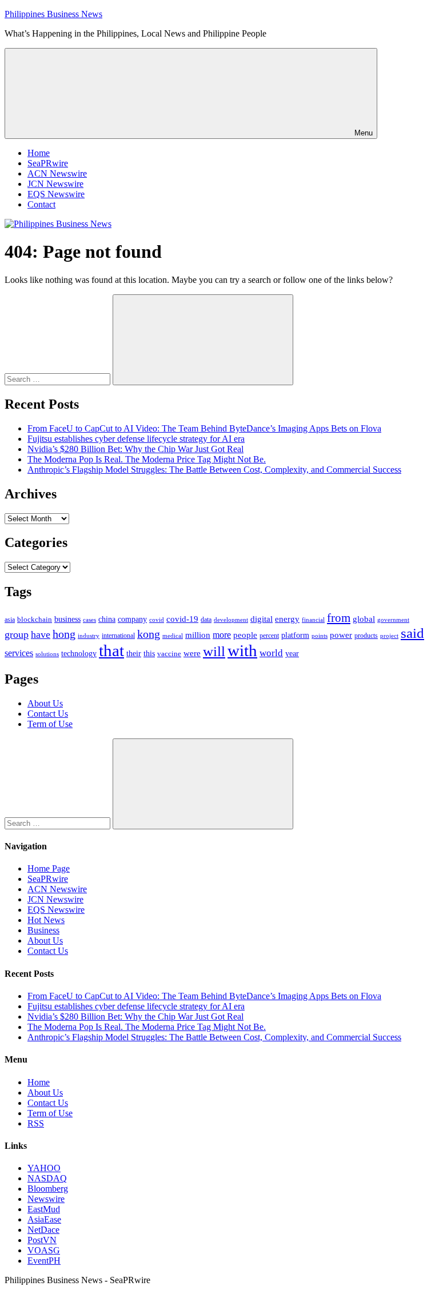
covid (156, 619)
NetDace (43, 1230)
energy (287, 619)
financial (313, 620)
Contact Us (47, 713)
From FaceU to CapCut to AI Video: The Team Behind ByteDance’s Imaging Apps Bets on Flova (204, 428)
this (149, 653)
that (111, 650)
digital (261, 619)
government (393, 619)
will (214, 651)
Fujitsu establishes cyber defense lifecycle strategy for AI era (136, 439)
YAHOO (44, 1168)
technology (79, 653)
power (341, 635)
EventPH (44, 1260)
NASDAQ (47, 1178)
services (19, 653)
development (231, 619)
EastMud (43, 1209)
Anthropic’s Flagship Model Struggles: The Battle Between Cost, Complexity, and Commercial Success (214, 469)
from (338, 618)
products (366, 636)
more (222, 635)
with (242, 650)
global (364, 619)
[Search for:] (59, 379)
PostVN (42, 1240)
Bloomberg (47, 1188)
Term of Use (50, 724)
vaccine (169, 653)
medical (172, 635)
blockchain (34, 619)
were (192, 653)
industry (88, 635)
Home (38, 153)
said (412, 633)
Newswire (46, 1199)
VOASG (43, 1250)
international (118, 636)
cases (89, 619)
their (133, 653)
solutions (47, 654)
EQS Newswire (56, 194)
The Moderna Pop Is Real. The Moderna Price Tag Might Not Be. (146, 459)
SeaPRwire (47, 163)
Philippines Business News (53, 14)
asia (10, 620)
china (106, 619)
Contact (41, 204)
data (206, 620)
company (132, 619)
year (292, 653)
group (17, 634)
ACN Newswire (57, 173)
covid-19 (182, 619)
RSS (35, 1123)
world (271, 653)
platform (295, 635)
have (40, 634)
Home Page (48, 868)
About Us (45, 703)
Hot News (46, 920)
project (389, 635)
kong (148, 634)
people (245, 635)
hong (64, 634)
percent (269, 636)
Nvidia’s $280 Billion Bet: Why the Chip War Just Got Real (135, 449)
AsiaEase (44, 1219)
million (197, 635)
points (320, 635)
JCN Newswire (55, 184)
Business (43, 930)
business (67, 619)
